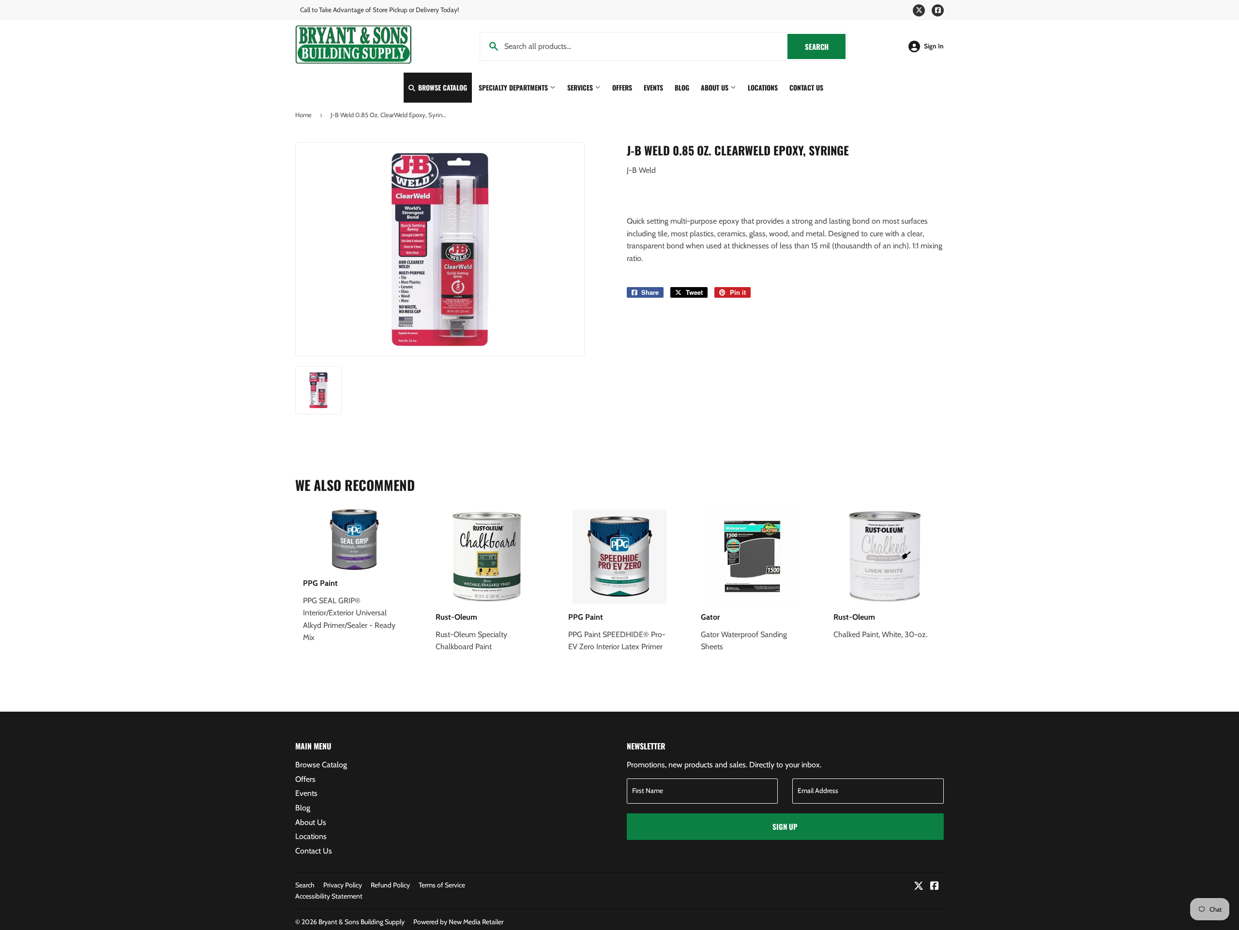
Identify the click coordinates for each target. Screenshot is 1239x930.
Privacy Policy (342, 885)
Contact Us (806, 87)
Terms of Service (442, 885)
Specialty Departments (514, 87)
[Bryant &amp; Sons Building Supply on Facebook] (934, 886)
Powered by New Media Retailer (458, 922)
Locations (763, 87)
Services (581, 87)
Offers (622, 87)
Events (653, 87)
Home (303, 115)
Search (825, 46)
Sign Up (785, 826)
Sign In (934, 46)
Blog (682, 87)
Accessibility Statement (329, 896)
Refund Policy (390, 885)
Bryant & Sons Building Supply (361, 922)
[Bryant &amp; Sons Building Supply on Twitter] (918, 886)
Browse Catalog (441, 87)
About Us (715, 87)
